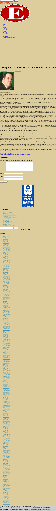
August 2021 (6, 315)
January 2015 (6, 419)
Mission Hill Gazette (7, 221)
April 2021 (5, 320)
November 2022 (6, 295)
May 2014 (5, 430)
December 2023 (6, 278)
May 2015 (5, 414)
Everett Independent (4, 2)
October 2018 (6, 360)
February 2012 (6, 465)
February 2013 (6, 450)
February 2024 (6, 276)
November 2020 (6, 327)
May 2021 (5, 319)
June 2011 (5, 476)
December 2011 (6, 468)
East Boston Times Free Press (10, 217)
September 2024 (6, 266)
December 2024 (6, 262)
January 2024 (6, 277)
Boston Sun (5, 213)
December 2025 (6, 247)
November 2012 (6, 454)
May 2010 (5, 493)
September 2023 (6, 282)
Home (4, 24)
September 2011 (6, 472)
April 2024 (5, 273)
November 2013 (6, 438)
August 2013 (6, 442)
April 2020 (5, 336)
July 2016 (5, 396)
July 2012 (5, 459)
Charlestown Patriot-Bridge (9, 215)
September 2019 (6, 345)
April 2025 (5, 257)
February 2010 (6, 497)
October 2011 (6, 471)
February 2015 (6, 418)
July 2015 (5, 411)
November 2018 (6, 359)
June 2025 (5, 254)
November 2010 (6, 485)
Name (2, 173)
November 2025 (6, 248)
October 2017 (6, 376)
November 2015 (6, 406)
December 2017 (6, 373)
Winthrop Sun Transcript (8, 225)
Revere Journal (6, 224)
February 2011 (6, 481)
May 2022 (5, 303)
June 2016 (5, 397)
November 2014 (6, 422)
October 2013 (6, 439)
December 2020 (6, 326)
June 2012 (5, 460)
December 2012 (6, 452)
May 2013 (5, 446)
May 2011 (5, 477)
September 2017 (6, 377)
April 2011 (5, 479)
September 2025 (6, 251)
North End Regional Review (9, 222)
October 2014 (6, 423)
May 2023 (5, 287)
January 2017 (6, 388)
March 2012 (6, 464)
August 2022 (6, 299)
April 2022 (5, 305)
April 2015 (5, 415)
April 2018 (5, 368)
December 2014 (6, 421)
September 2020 (6, 330)
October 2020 (6, 328)
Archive (5, 32)
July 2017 (5, 380)
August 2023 (6, 283)
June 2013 (5, 444)
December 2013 (6, 436)
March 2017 (6, 385)
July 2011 (5, 475)
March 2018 (6, 369)
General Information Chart (9, 37)
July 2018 (5, 364)
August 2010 (6, 489)
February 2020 (6, 339)
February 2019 (6, 355)
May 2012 (5, 461)
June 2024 (5, 270)
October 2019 (6, 344)
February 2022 (6, 307)
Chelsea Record (6, 216)
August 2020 (6, 331)
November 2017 (6, 374)
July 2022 (5, 301)
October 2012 (6, 455)
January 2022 (6, 309)
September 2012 (6, 456)
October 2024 (6, 265)
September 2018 (6, 361)
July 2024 (5, 269)
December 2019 (6, 341)
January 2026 (6, 245)
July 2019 (5, 348)
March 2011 (5, 480)
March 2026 (6, 243)
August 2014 (6, 426)
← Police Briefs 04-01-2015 (6, 153)
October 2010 (6, 486)
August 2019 (6, 347)
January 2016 (6, 403)
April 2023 (5, 289)
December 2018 (6, 357)
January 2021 (6, 324)
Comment (2, 171)
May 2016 (5, 398)
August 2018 (6, 363)
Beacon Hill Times (7, 212)
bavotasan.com (46, 509)
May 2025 (5, 256)
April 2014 (5, 431)
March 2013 (6, 448)
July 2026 (5, 237)
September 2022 (6, 298)
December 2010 (6, 484)
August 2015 (6, 410)
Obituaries (5, 28)
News (4, 27)
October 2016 (6, 392)
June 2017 (5, 381)
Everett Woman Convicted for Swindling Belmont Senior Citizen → (15, 154)
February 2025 (6, 260)
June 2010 (5, 492)
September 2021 (6, 314)
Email (2, 176)
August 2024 (6, 268)
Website (2, 179)
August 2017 (6, 378)
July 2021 (5, 316)
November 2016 (6, 390)
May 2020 (5, 335)
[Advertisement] (28, 51)
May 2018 (5, 367)
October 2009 (6, 502)
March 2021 (6, 322)
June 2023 (5, 286)
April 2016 (5, 399)
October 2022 (6, 297)
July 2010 (5, 490)
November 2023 (6, 280)
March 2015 (6, 417)
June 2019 (5, 349)
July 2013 (5, 443)
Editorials (5, 26)
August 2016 (6, 394)
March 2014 (6, 432)
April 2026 (5, 241)
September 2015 (6, 409)
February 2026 (6, 244)
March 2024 (6, 274)
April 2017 (5, 384)
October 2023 (6, 281)
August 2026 (6, 236)
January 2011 (6, 483)
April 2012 (5, 463)
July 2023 (5, 285)
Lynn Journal (6, 220)
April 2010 (5, 494)
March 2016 (6, 401)
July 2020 (5, 332)
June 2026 (5, 239)
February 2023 (6, 291)
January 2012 (6, 467)
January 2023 (6, 293)
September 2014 (6, 425)
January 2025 (6, 261)
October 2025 (6, 249)
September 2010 (6, 488)
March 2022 (6, 306)
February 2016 (6, 402)
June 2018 (5, 365)
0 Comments (18, 71)
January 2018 (6, 372)
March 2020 (6, 338)
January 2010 (6, 498)
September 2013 (6, 440)
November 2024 (6, 264)
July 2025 (5, 253)
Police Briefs (6, 29)
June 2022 (5, 302)
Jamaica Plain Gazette (8, 219)
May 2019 (5, 351)
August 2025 (6, 252)
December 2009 (6, 500)
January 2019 (6, 356)
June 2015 (5, 413)
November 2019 (6, 343)
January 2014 (6, 435)
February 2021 (6, 323)
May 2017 (5, 382)
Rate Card (5, 36)
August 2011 (6, 473)
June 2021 (5, 318)
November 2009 (6, 501)
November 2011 (6, 469)
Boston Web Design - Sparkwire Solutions (23, 507)
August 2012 (6, 457)
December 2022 (6, 294)
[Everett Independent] (15, 22)
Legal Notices (6, 33)
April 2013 (5, 447)
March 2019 (6, 353)
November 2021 (6, 311)
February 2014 (6, 434)
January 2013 (6, 451)
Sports (4, 31)
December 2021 (6, 310)
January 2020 (6, 340)
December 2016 (6, 389)
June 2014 (5, 428)
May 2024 (5, 272)
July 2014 (5, 427)
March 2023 (6, 290)
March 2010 (6, 496)
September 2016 (6, 393)
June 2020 (5, 334)
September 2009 (6, 504)
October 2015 (6, 407)
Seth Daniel (4, 71)
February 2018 (6, 370)
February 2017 (6, 386)
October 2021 (6, 312)
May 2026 (5, 240)
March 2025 (6, 258)
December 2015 (6, 405)
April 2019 (5, 352)
